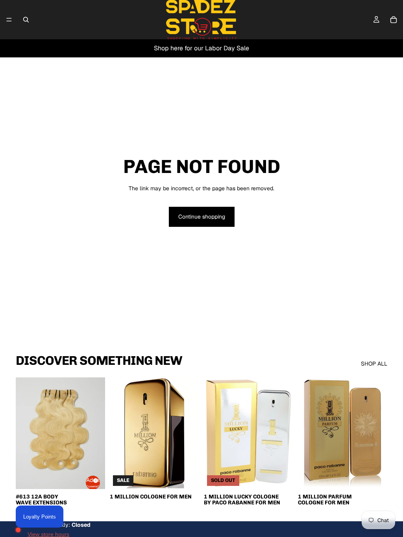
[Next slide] (96, 433)
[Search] (26, 19)
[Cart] (393, 19)
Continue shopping (201, 216)
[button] (93, 483)
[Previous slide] (24, 433)
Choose (193, 476)
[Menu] (9, 20)
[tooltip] (94, 479)
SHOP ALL (374, 363)
